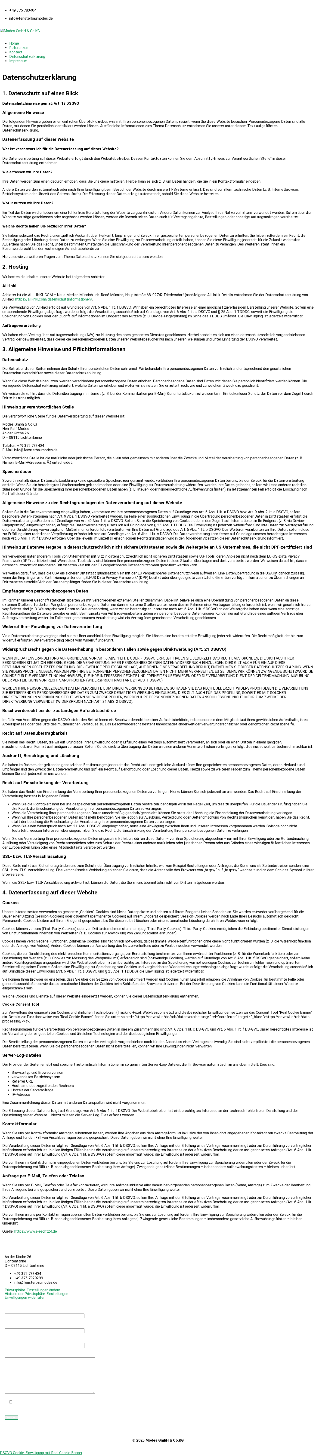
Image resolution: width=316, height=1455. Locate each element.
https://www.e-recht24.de (35, 1231)
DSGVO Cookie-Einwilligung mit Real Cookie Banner (41, 1453)
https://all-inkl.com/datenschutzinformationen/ (53, 299)
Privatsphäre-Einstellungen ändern (32, 1290)
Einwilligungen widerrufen (25, 1297)
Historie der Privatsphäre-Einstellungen (36, 1294)
